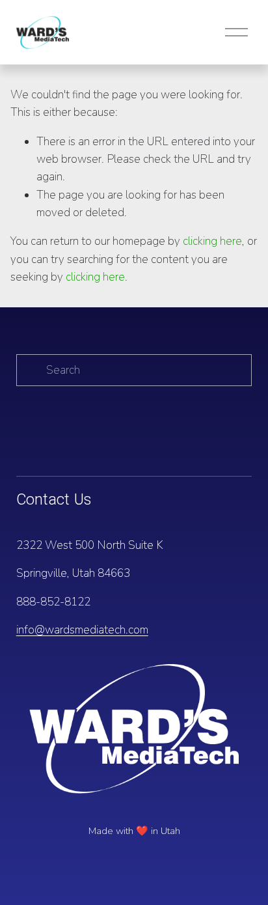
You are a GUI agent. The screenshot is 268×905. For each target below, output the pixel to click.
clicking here (212, 241)
